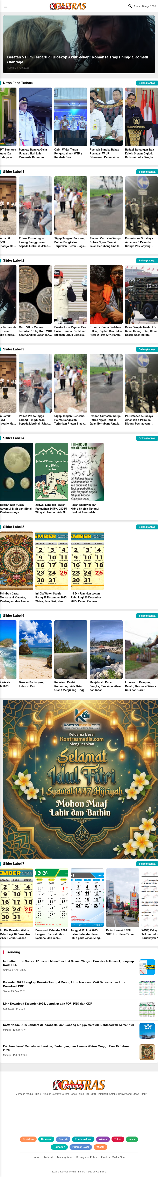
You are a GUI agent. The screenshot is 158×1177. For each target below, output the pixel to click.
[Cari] (129, 6)
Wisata (103, 1139)
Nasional (46, 1139)
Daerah (63, 1139)
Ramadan (59, 1147)
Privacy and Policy (86, 1157)
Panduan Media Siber (113, 1157)
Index (132, 1139)
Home (36, 1157)
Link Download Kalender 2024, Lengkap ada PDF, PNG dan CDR (47, 1003)
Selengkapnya (147, 83)
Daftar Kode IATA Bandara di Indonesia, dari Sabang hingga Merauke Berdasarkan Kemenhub (68, 1024)
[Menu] (6, 6)
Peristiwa (28, 1139)
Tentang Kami (64, 1157)
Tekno (117, 1139)
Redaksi (48, 1157)
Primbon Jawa (83, 1139)
